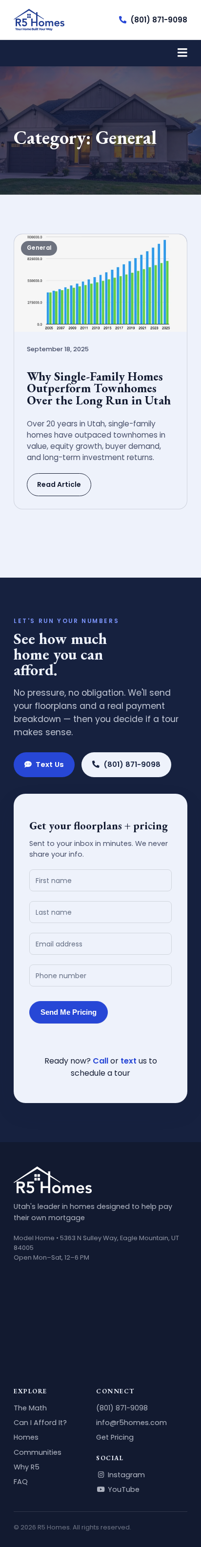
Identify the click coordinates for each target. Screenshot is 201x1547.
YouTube (123, 1489)
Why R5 (27, 1467)
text (129, 1060)
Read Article (59, 484)
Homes (26, 1437)
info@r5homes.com (131, 1422)
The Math (30, 1408)
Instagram (125, 1475)
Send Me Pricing (68, 1012)
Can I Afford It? (40, 1422)
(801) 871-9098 (158, 20)
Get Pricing (115, 1437)
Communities (37, 1452)
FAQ (21, 1482)
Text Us (50, 764)
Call (100, 1060)
